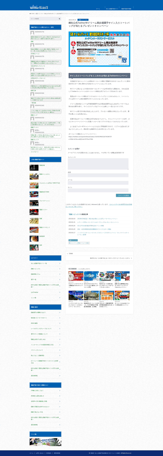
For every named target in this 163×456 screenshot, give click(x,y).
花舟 (40, 245)
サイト (70, 187)
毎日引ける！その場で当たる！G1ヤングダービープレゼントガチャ (110, 258)
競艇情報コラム (35, 274)
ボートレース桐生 (84, 243)
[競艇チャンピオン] (34, 177)
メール (70, 180)
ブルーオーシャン (44, 201)
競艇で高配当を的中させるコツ (40, 406)
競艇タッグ (34, 115)
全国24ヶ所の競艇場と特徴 (39, 401)
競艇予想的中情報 (126, 9)
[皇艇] (34, 221)
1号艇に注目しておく (37, 390)
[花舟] (34, 248)
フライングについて (37, 350)
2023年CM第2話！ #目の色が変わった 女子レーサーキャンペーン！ (97, 218)
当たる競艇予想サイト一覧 (39, 263)
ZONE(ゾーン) (35, 53)
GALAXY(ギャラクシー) (38, 66)
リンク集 (33, 297)
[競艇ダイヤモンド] (34, 230)
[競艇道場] (34, 168)
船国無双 (42, 236)
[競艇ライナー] (34, 212)
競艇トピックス (74, 214)
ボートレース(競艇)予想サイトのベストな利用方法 (44, 362)
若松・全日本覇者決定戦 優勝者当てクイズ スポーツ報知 (94, 229)
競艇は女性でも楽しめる (38, 339)
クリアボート (35, 152)
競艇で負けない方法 (37, 412)
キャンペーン (73, 243)
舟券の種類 (34, 323)
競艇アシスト (35, 127)
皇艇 (32, 41)
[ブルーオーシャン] (34, 203)
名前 (69, 172)
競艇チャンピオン (44, 174)
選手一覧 (33, 279)
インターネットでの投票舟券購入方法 (42, 344)
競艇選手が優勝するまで (38, 312)
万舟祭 (71, 253)
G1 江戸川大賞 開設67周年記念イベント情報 (90, 225)
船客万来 (33, 90)
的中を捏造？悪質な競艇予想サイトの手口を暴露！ (45, 286)
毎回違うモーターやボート (39, 318)
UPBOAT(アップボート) (38, 78)
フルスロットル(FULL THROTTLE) (49, 183)
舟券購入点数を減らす (37, 396)
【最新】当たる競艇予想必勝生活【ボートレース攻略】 (105, 453)
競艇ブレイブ (35, 139)
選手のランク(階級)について (39, 334)
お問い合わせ (39, 453)
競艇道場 (42, 165)
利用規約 (48, 453)
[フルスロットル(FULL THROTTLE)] (34, 185)
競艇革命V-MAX (44, 192)
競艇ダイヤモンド (44, 227)
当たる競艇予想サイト (112, 9)
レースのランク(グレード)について (41, 328)
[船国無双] (34, 239)
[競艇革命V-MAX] (34, 194)
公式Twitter (34, 292)
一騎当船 (33, 103)
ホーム (98, 9)
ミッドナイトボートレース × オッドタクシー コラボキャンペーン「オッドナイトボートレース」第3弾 (103, 234)
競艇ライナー (43, 209)
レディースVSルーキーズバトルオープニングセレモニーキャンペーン (98, 222)
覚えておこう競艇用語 (37, 355)
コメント (72, 157)
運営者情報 (34, 375)
